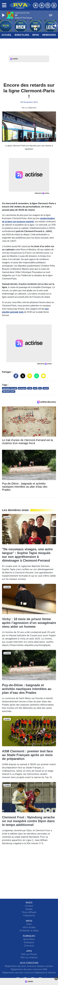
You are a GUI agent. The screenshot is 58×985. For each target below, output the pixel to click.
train (29, 388)
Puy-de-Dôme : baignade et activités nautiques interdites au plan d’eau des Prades (26, 688)
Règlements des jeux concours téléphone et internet (29, 972)
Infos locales (29, 927)
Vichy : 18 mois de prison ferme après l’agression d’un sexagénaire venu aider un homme (29, 622)
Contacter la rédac (29, 930)
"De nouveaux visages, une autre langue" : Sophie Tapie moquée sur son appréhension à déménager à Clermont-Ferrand (27, 554)
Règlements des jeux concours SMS (29, 969)
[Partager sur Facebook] (15, 377)
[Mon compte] (54, 5)
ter (40, 388)
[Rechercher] (47, 5)
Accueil (6, 35)
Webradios (49, 35)
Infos (35, 35)
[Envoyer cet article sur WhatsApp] (36, 377)
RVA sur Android (29, 957)
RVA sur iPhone (29, 954)
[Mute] (51, 15)
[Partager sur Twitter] (22, 377)
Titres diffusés (29, 912)
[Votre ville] (35, 5)
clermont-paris (9, 391)
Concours (29, 945)
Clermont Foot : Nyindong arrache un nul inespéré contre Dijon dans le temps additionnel (28, 821)
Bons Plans (22, 35)
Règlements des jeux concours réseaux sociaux (29, 966)
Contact (29, 905)
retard (45, 388)
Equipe (29, 909)
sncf (35, 388)
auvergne (22, 388)
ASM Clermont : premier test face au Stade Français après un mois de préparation (27, 755)
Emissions (29, 942)
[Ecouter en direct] (42, 5)
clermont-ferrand (9, 388)
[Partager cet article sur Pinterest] (29, 377)
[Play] (3, 15)
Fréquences (29, 915)
